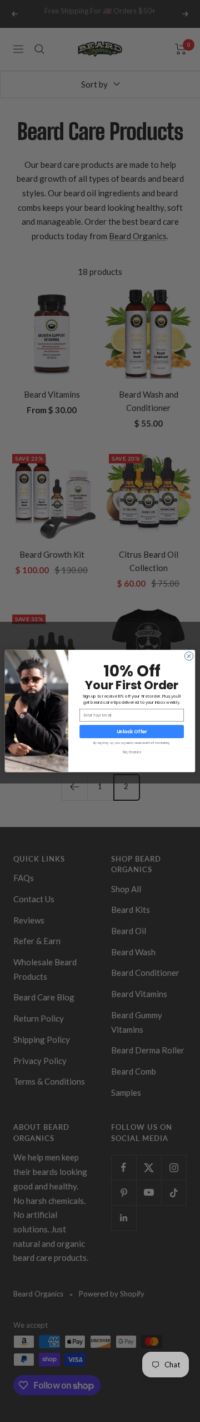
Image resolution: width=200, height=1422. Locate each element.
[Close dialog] (188, 656)
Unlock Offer (132, 731)
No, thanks (132, 751)
